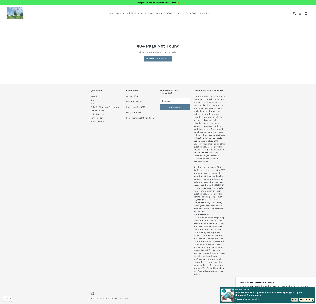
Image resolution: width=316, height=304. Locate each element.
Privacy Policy (97, 121)
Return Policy (97, 110)
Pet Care (95, 103)
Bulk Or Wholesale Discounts (105, 107)
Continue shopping (156, 59)
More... (295, 300)
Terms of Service (99, 118)
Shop (93, 100)
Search (94, 96)
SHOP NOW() (306, 300)
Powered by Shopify (121, 298)
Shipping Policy (98, 114)
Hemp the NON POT (105, 298)
